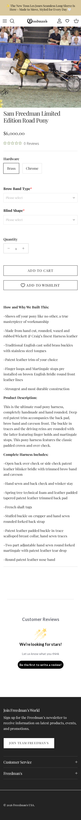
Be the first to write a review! (40, 665)
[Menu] (5, 21)
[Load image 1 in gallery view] (40, 67)
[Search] (14, 21)
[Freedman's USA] (37, 21)
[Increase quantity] (24, 248)
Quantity (10, 239)
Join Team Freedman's (29, 743)
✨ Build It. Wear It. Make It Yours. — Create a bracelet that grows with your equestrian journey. (41, 9)
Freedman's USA (23, 805)
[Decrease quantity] (7, 248)
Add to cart (40, 270)
